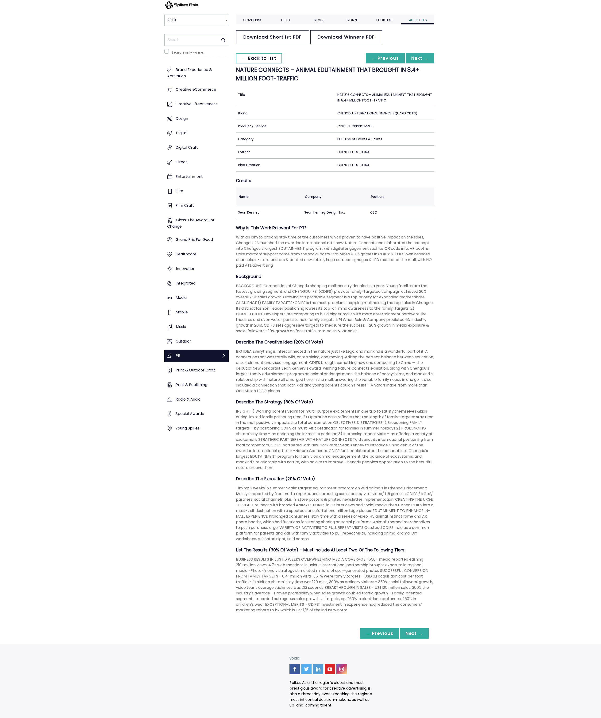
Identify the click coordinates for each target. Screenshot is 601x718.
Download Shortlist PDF (272, 37)
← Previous (385, 58)
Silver (319, 20)
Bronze (352, 20)
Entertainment (189, 176)
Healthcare (186, 254)
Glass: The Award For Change (191, 223)
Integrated (186, 283)
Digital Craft (187, 147)
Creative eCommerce (196, 89)
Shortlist (384, 20)
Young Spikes (188, 428)
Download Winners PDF (346, 37)
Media (181, 297)
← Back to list (259, 58)
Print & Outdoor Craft (195, 370)
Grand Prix (252, 20)
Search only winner (188, 52)
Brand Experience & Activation (189, 73)
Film (179, 191)
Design (182, 118)
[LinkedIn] (318, 669)
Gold (285, 20)
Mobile (182, 312)
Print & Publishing (191, 384)
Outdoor (183, 341)
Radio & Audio (188, 399)
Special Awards (190, 414)
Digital (181, 133)
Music (181, 326)
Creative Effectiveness (196, 104)
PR (178, 356)
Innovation (185, 268)
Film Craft (185, 205)
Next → (420, 58)
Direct (181, 162)
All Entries (418, 20)
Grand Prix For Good (194, 239)
